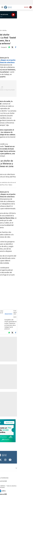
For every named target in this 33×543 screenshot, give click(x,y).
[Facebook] (15, 47)
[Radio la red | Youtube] (10, 460)
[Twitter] (12, 47)
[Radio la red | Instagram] (5, 460)
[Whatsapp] (9, 47)
